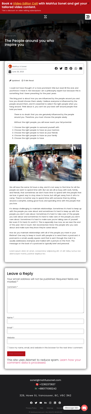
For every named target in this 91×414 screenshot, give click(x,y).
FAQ (41, 408)
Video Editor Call (25, 3)
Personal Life (10, 35)
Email (10, 328)
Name (10, 318)
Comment (12, 287)
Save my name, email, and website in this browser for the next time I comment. (46, 348)
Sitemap (50, 408)
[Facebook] (31, 403)
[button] (56, 68)
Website (11, 338)
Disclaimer (61, 408)
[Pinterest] (60, 403)
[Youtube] (41, 403)
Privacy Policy (31, 408)
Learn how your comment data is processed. (44, 361)
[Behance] (45, 403)
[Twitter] (36, 403)
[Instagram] (50, 403)
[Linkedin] (55, 403)
